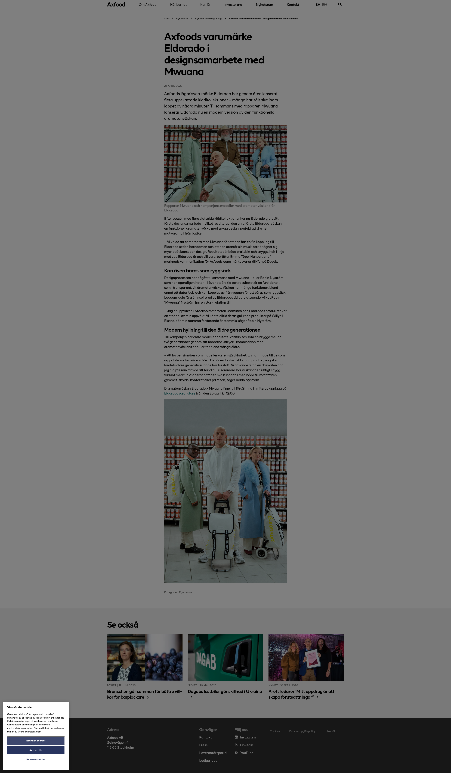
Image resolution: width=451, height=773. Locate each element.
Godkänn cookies (36, 740)
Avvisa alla (35, 750)
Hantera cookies (35, 759)
